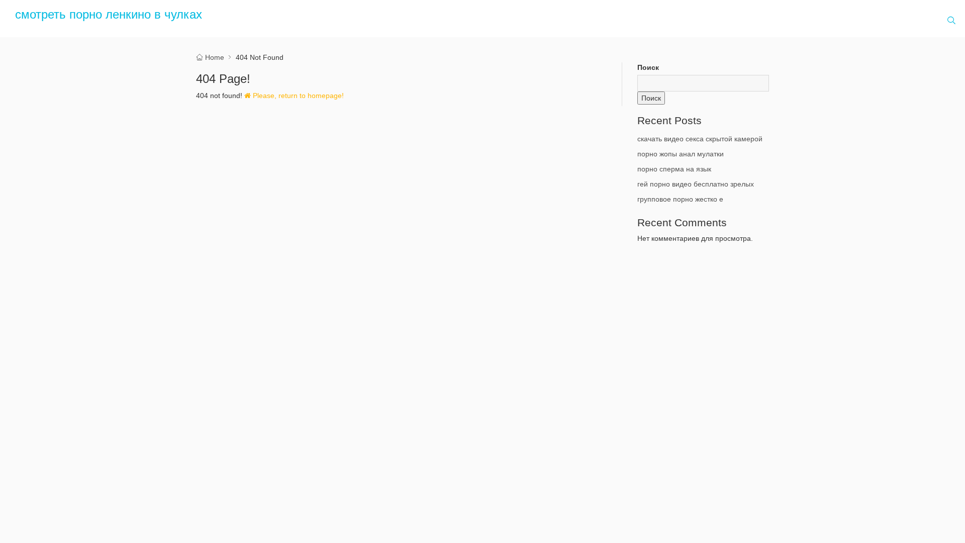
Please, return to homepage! (297, 96)
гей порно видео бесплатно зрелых (695, 184)
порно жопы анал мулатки (680, 154)
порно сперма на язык (674, 169)
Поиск (648, 67)
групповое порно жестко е (680, 199)
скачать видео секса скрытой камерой (699, 139)
